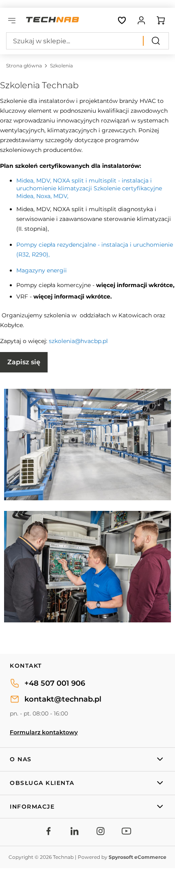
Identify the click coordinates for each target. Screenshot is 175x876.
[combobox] (87, 40)
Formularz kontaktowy (44, 732)
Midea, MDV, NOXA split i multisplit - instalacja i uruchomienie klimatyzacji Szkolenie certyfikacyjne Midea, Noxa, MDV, (89, 188)
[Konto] (141, 21)
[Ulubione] (122, 21)
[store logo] (52, 22)
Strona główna (24, 65)
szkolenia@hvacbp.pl (78, 341)
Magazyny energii (41, 270)
